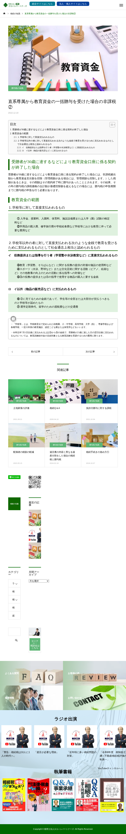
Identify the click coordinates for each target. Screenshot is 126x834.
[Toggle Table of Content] (110, 125)
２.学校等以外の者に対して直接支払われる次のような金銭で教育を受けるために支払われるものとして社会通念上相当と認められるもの (65, 142)
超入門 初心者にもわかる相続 (14, 616)
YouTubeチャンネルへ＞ (110, 768)
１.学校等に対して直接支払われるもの (35, 137)
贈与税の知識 (17, 88)
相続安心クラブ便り (13, 608)
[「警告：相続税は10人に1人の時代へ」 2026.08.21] (35, 534)
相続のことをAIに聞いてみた (13, 592)
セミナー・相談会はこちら (35, 644)
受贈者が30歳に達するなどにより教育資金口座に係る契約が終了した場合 (50, 129)
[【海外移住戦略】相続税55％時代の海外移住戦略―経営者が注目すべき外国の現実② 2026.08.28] (35, 518)
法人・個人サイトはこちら (73, 3)
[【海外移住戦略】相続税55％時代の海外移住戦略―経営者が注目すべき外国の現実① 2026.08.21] (35, 550)
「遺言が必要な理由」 (46, 752)
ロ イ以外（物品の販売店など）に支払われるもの (44, 151)
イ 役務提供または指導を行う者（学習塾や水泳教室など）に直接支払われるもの (58, 148)
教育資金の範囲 (20, 133)
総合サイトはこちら (42, 3)
